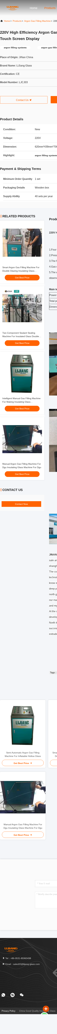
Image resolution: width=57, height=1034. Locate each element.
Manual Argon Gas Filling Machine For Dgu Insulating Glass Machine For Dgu (22, 826)
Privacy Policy (8, 1011)
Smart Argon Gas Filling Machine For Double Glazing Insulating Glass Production (20, 271)
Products (50, 8)
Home (33, 8)
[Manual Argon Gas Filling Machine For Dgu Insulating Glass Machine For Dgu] (23, 797)
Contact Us (22, 100)
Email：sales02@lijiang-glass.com (22, 964)
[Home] (13, 8)
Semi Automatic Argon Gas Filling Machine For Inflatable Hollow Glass (23, 754)
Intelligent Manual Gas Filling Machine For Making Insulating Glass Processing (21, 402)
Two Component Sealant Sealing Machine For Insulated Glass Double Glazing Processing (20, 336)
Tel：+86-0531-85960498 (18, 958)
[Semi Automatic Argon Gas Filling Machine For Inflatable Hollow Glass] (22, 725)
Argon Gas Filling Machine (37, 21)
